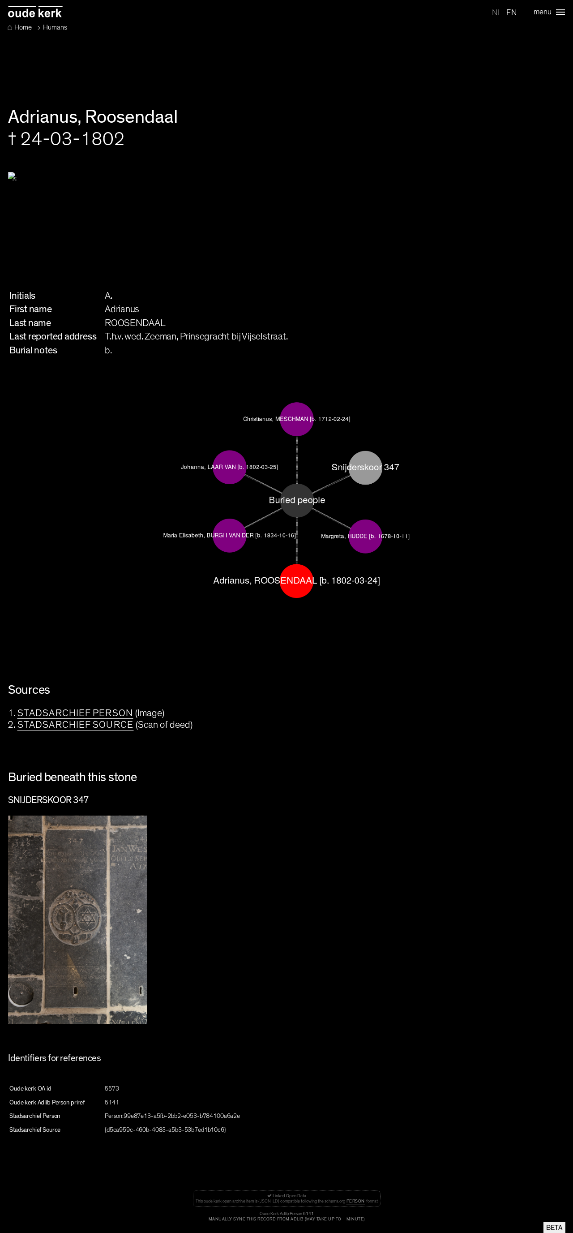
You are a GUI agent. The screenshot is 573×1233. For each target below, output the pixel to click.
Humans (55, 27)
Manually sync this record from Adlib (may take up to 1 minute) (287, 1219)
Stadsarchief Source (75, 725)
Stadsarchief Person (75, 713)
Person (355, 1201)
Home (19, 27)
